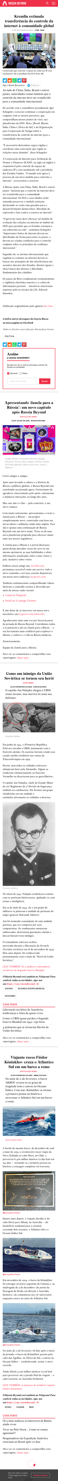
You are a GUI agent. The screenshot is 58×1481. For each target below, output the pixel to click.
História (28, 683)
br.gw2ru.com (38, 577)
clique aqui (23, 658)
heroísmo (10, 996)
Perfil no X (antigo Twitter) (20, 601)
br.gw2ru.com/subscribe (31, 614)
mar (31, 1407)
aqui (16, 1475)
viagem (20, 1407)
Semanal (14, 373)
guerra (9, 988)
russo (8, 1407)
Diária (24, 373)
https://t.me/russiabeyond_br (22, 984)
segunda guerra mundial (31, 988)
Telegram (35, 85)
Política (9, 336)
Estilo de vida (28, 417)
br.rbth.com (37, 566)
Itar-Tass (48, 306)
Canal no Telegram (15, 595)
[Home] (5, 3)
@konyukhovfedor (13, 1140)
